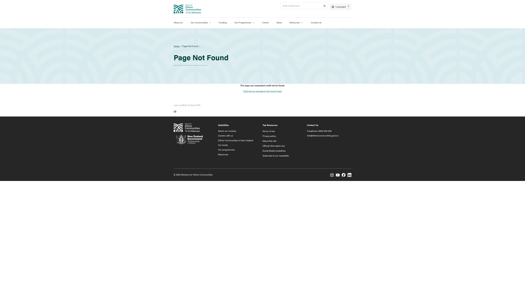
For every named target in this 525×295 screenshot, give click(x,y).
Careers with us (225, 135)
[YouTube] (338, 175)
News (279, 22)
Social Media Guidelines (274, 150)
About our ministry (227, 130)
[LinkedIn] (349, 175)
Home (177, 46)
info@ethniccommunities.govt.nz (322, 135)
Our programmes (226, 149)
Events (265, 22)
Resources (295, 22)
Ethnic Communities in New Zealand (235, 140)
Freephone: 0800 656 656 (319, 130)
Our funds (223, 145)
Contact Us (316, 22)
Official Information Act (273, 145)
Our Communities (199, 22)
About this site (269, 140)
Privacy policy (269, 136)
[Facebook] (343, 175)
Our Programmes (243, 22)
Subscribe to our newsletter (275, 155)
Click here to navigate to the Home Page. (262, 91)
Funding (223, 22)
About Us (178, 22)
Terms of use (268, 131)
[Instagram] (332, 175)
